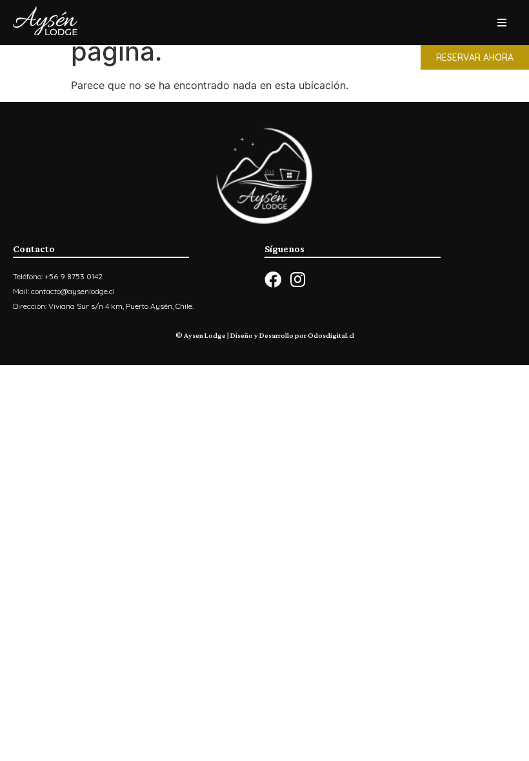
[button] (475, 57)
